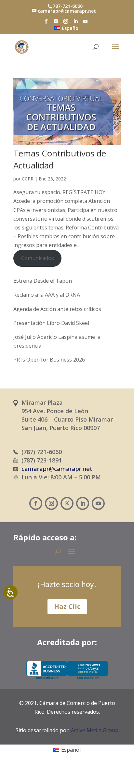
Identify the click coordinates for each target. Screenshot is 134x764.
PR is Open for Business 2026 (49, 359)
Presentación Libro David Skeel (51, 323)
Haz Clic (67, 606)
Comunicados (37, 258)
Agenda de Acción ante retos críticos (57, 309)
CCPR (28, 179)
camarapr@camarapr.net (56, 469)
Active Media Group (94, 730)
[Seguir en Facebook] (35, 503)
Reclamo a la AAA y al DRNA (46, 294)
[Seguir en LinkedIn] (82, 503)
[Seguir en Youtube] (98, 503)
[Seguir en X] (67, 503)
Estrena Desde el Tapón (42, 280)
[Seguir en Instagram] (51, 503)
